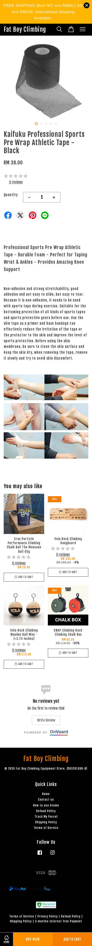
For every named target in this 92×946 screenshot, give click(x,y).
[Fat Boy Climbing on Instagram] (52, 855)
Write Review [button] (46, 720)
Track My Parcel (46, 816)
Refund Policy (46, 811)
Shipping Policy (46, 822)
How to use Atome (46, 805)
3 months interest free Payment (58, 921)
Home (46, 794)
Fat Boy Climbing (25, 29)
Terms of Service (46, 828)
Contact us (46, 799)
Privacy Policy (48, 916)
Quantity (11, 195)
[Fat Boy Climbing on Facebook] (39, 855)
